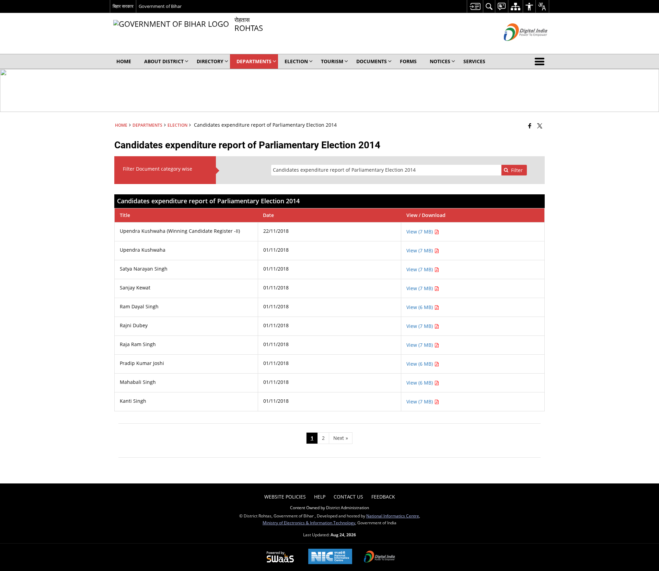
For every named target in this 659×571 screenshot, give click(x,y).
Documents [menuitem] (371, 61)
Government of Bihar (160, 6)
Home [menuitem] (123, 61)
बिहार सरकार (123, 6)
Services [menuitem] (474, 61)
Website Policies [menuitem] (285, 496)
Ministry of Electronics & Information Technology (309, 522)
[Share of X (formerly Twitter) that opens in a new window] (539, 125)
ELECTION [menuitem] (296, 61)
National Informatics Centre (392, 515)
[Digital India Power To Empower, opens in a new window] (380, 557)
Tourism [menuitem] (332, 61)
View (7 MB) (420, 231)
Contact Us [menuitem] (348, 496)
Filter (517, 170)
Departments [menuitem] (253, 61)
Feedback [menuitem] (383, 496)
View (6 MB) (420, 307)
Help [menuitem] (319, 496)
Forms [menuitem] (408, 61)
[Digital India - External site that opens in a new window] (517, 46)
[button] (541, 61)
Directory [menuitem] (210, 61)
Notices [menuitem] (440, 61)
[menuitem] (475, 6)
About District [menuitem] (164, 61)
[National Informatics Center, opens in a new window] (330, 557)
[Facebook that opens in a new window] (529, 125)
